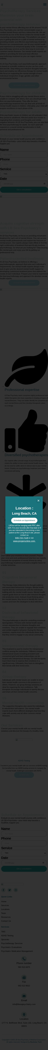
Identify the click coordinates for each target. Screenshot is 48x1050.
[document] (24, 525)
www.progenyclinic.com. (24, 541)
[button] (38, 501)
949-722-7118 (21, 538)
